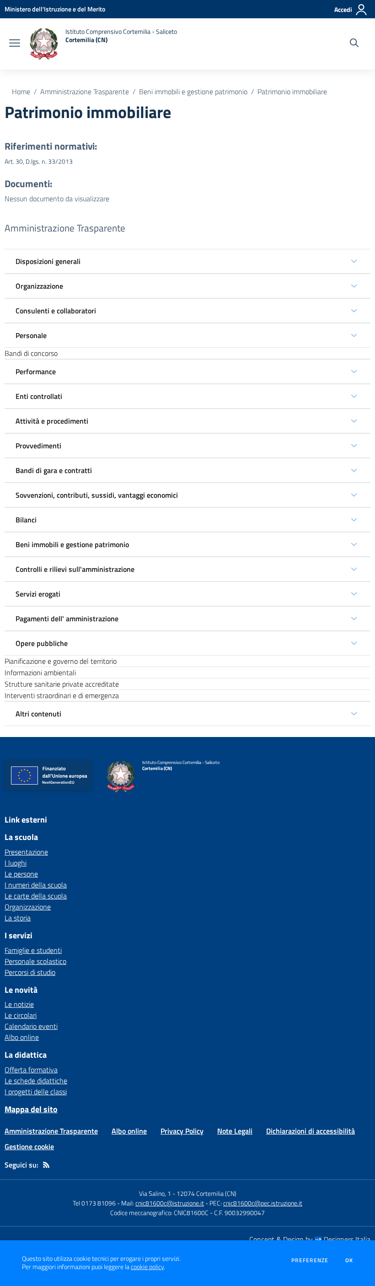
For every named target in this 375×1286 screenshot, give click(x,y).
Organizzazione (39, 285)
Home (21, 91)
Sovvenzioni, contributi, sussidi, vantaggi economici (97, 495)
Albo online (22, 1037)
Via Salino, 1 (155, 1193)
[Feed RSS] (46, 1165)
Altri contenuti (38, 713)
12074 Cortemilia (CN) (206, 1193)
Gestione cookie (29, 1146)
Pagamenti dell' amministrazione (67, 618)
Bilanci (26, 519)
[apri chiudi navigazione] (14, 43)
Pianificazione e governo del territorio (61, 661)
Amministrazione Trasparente (84, 91)
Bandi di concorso (31, 353)
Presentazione (26, 851)
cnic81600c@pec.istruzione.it (262, 1203)
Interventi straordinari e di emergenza (62, 695)
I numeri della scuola (36, 884)
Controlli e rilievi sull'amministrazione (75, 569)
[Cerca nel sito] (354, 44)
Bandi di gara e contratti (54, 470)
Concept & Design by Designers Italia (309, 1239)
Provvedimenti (38, 445)
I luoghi (16, 862)
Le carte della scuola (36, 895)
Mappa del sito (31, 1109)
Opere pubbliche (42, 643)
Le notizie (19, 1004)
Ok (349, 1260)
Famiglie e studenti (33, 950)
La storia (18, 917)
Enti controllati (39, 396)
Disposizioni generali (48, 261)
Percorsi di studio (30, 972)
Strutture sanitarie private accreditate (62, 683)
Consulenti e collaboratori (56, 310)
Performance (36, 371)
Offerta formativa (31, 1069)
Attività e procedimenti (52, 420)
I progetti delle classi (36, 1091)
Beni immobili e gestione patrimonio (193, 91)
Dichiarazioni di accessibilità (310, 1130)
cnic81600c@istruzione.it (169, 1203)
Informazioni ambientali (40, 672)
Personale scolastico (35, 961)
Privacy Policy (182, 1130)
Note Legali (234, 1130)
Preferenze (309, 1260)
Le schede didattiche (36, 1080)
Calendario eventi (31, 1026)
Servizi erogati (38, 593)
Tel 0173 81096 (95, 1203)
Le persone (21, 873)
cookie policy (147, 1267)
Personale (31, 335)
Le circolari (21, 1015)
